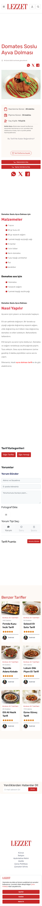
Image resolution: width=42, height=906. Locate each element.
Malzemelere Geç (22, 162)
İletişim (21, 855)
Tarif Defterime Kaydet (22, 153)
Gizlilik (21, 861)
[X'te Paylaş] (33, 65)
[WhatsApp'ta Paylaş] (28, 65)
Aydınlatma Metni (21, 858)
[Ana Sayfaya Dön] (21, 843)
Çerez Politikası (21, 864)
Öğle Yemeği (24, 455)
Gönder (32, 789)
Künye (21, 853)
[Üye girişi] (32, 6)
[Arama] (38, 6)
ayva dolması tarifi (24, 362)
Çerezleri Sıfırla (21, 867)
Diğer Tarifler (8, 455)
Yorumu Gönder (33, 541)
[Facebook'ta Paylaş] (38, 65)
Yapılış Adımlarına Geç (22, 167)
